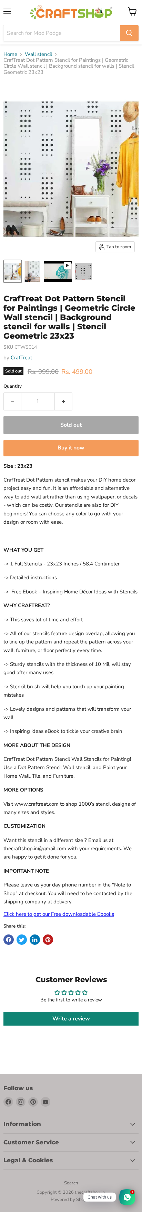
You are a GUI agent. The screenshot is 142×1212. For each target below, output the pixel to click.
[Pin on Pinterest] (48, 939)
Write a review (71, 1018)
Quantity (12, 386)
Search (71, 1183)
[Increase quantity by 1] (63, 401)
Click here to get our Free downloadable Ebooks (58, 914)
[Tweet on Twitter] (22, 939)
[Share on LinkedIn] (35, 939)
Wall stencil (38, 54)
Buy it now (71, 448)
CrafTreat (21, 357)
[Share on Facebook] (8, 939)
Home (10, 54)
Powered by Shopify (71, 1199)
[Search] (129, 33)
